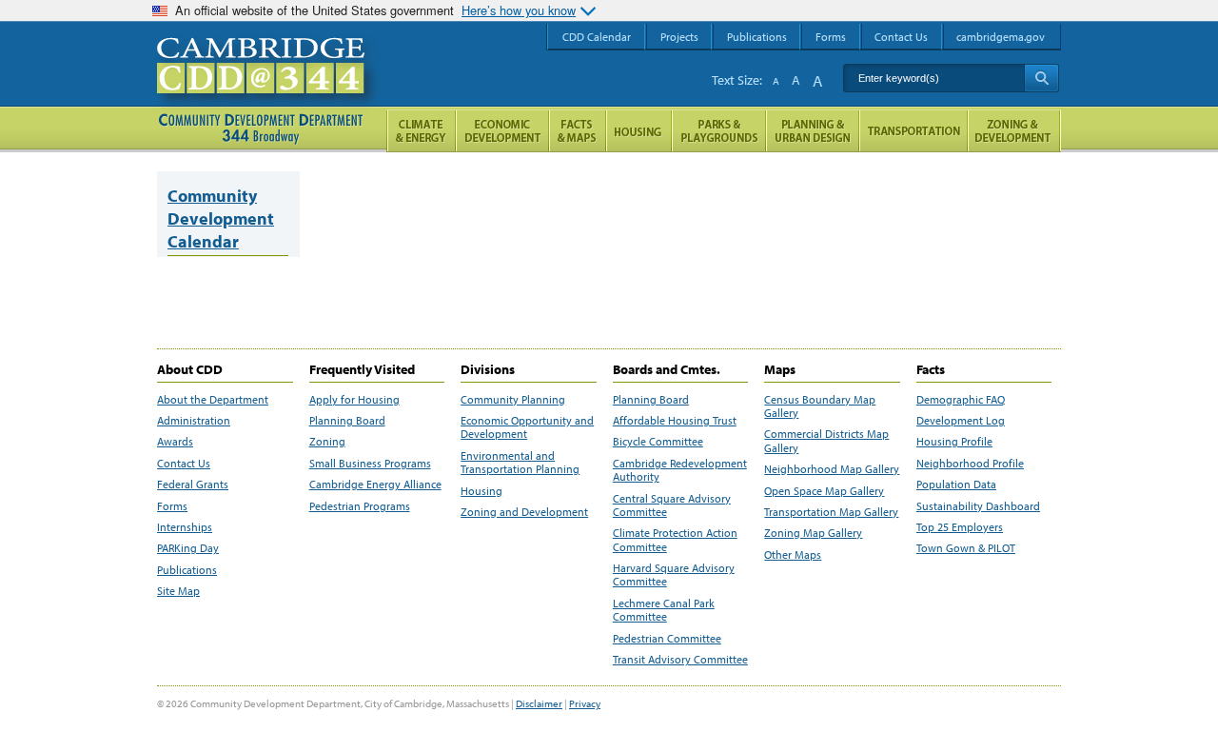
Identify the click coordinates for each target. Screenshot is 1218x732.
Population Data (956, 484)
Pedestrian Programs (359, 506)
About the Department (212, 399)
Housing (481, 491)
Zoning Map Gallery (813, 533)
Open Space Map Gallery (824, 491)
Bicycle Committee (658, 441)
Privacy (584, 703)
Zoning (327, 441)
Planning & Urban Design (812, 130)
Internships (184, 527)
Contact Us (183, 463)
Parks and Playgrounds (719, 130)
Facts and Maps (577, 130)
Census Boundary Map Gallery (819, 406)
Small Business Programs (370, 463)
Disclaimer (539, 703)
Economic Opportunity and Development (527, 427)
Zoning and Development (524, 512)
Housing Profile (954, 441)
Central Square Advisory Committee (672, 505)
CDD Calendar (596, 37)
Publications (187, 570)
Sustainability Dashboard (978, 506)
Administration (193, 420)
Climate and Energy (421, 130)
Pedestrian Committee (667, 638)
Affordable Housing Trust (675, 420)
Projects (679, 37)
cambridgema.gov (1000, 37)
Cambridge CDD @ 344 (269, 84)
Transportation (913, 130)
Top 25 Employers (959, 527)
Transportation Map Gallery (831, 512)
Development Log (960, 420)
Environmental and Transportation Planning (520, 462)
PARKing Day (188, 548)
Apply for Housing (354, 399)
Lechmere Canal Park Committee (664, 610)
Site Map (178, 591)
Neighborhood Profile (970, 463)
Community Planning (513, 399)
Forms (172, 506)
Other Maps (792, 555)
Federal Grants (192, 484)
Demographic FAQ (960, 399)
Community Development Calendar (220, 218)
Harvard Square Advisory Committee (674, 575)
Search (1041, 78)
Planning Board (347, 420)
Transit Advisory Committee (680, 659)
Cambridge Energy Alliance (375, 484)
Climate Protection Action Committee (675, 539)
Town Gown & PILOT (965, 548)
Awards (175, 441)
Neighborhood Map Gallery (831, 469)
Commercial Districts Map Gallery (826, 440)
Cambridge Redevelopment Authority (680, 470)
